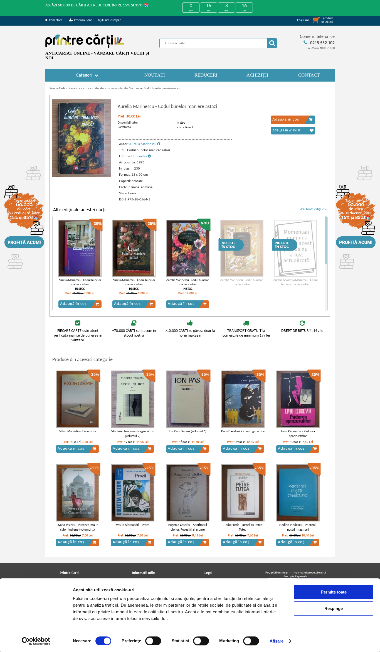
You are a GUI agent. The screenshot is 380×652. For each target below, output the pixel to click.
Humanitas (139, 156)
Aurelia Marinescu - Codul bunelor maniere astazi (149, 88)
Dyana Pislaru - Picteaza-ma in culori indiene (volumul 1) (77, 527)
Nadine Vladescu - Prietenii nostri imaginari (297, 527)
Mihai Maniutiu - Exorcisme (77, 431)
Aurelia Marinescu (143, 144)
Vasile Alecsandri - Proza (132, 525)
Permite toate (334, 592)
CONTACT (309, 75)
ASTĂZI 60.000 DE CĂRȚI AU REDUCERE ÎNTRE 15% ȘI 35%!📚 (97, 5)
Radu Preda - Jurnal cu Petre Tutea (243, 527)
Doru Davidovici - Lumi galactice (243, 431)
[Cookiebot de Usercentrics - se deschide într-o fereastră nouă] (36, 641)
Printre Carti (57, 88)
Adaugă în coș (285, 119)
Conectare (55, 20)
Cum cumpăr (112, 20)
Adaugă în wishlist (286, 130)
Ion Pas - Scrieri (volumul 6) (187, 431)
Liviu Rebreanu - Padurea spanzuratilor (298, 434)
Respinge (333, 608)
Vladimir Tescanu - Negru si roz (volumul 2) (132, 434)
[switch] (153, 640)
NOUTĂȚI (154, 75)
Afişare (277, 641)
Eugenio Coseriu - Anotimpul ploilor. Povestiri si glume (187, 527)
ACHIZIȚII (257, 75)
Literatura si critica (79, 88)
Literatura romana (105, 88)
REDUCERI (206, 75)
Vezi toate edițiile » (313, 209)
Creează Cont (82, 20)
